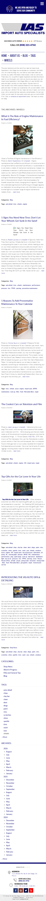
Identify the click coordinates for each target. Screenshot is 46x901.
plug (11, 557)
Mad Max (31, 436)
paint (37, 547)
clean (25, 547)
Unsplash (27, 161)
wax (27, 550)
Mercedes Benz (29, 392)
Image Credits (15, 899)
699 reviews (38, 41)
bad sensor (31, 557)
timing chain (40, 561)
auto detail (9, 204)
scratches (4, 550)
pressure (4, 288)
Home (4, 55)
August (9, 751)
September (10, 789)
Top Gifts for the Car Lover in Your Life (21, 476)
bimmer (20, 555)
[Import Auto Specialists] (23, 29)
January (9, 773)
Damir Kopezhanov (14, 161)
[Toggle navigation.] (42, 3)
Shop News (13, 648)
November (10, 783)
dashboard (39, 557)
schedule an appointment (18, 96)
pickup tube (25, 561)
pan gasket (24, 563)
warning (18, 288)
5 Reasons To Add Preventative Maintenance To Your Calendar (17, 302)
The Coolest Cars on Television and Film (21, 404)
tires (14, 204)
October (9, 786)
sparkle (15, 550)
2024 (6, 817)
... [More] (4, 737)
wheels (8, 60)
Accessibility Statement (18, 897)
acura (17, 389)
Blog (25, 55)
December (10, 779)
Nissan (40, 559)
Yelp (31, 890)
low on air (8, 559)
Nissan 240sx (5, 561)
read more (16, 192)
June (8, 758)
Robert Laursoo (13, 240)
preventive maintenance (29, 288)
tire (9, 288)
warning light (13, 555)
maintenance (27, 285)
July (7, 755)
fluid (21, 392)
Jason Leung (12, 427)
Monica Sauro (13, 343)
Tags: (4, 684)
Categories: (7, 661)
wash (23, 550)
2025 (6, 776)
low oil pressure (27, 553)
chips (15, 547)
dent (29, 547)
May (8, 761)
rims (41, 547)
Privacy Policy (29, 897)
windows (38, 550)
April (8, 764)
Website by (27, 899)
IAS (25, 463)
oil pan (18, 561)
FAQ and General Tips (12, 673)
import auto (28, 389)
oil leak (13, 561)
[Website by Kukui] (23, 868)
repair (37, 392)
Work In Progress (10, 669)
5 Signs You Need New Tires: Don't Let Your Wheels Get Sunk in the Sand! (21, 219)
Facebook (15, 890)
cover (35, 559)
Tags (33, 55)
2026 (6, 748)
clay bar (20, 547)
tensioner (33, 561)
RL (7, 555)
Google (21, 890)
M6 (29, 555)
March (8, 767)
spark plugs (17, 557)
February (9, 770)
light (2, 559)
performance (36, 285)
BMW (35, 389)
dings (33, 547)
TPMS (13, 288)
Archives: (6, 743)
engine (25, 204)
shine (10, 550)
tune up (12, 392)
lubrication (36, 553)
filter (17, 392)
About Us (15, 55)
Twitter (26, 890)
